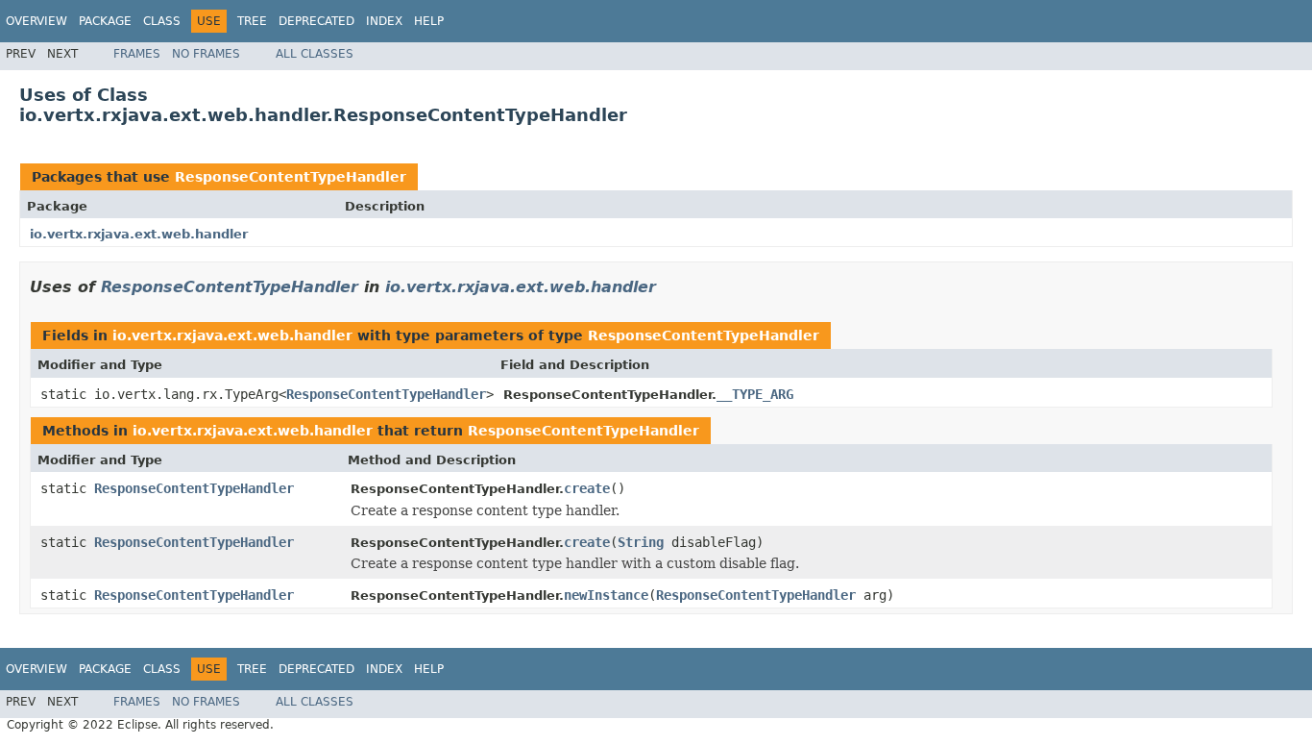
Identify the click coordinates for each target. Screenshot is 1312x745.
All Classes (314, 54)
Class (162, 21)
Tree (252, 21)
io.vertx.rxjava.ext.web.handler (139, 234)
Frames (136, 54)
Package (105, 21)
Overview (36, 21)
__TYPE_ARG (755, 394)
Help (429, 21)
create (587, 488)
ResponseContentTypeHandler (290, 177)
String (641, 542)
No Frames (206, 54)
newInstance (606, 595)
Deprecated (316, 21)
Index (384, 21)
